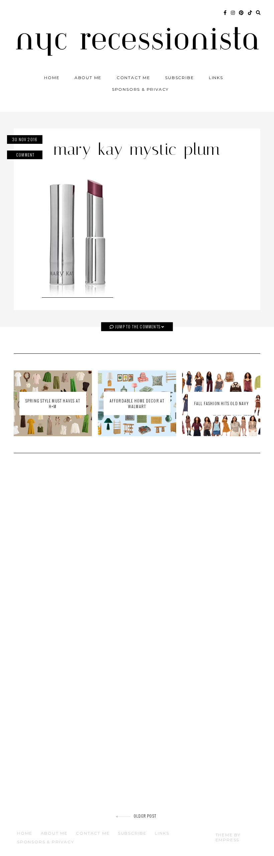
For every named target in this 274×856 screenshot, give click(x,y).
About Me (88, 77)
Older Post (145, 816)
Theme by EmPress (228, 837)
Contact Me (133, 77)
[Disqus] (137, 553)
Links (216, 77)
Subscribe (179, 77)
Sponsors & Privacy (140, 89)
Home (51, 77)
